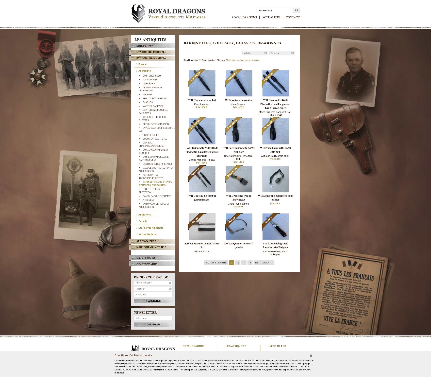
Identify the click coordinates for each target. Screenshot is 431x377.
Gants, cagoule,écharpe (157, 196)
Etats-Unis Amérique (150, 227)
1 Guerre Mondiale (151, 51)
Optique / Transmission (156, 124)
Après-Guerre (146, 241)
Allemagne (144, 70)
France (142, 64)
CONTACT (293, 17)
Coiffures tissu (152, 76)
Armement (148, 200)
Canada (142, 221)
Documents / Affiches (155, 139)
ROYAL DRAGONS (244, 17)
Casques (148, 102)
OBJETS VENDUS (146, 264)
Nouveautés (144, 46)
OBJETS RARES (146, 257)
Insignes (147, 94)
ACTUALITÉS (271, 17)
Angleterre (144, 214)
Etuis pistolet (151, 135)
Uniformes (149, 83)
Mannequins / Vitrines (151, 247)
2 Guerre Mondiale (151, 57)
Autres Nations (147, 234)
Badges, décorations (155, 98)
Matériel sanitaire (153, 106)
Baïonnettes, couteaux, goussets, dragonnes (243, 60)
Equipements (150, 80)
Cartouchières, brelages (158, 164)
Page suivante (263, 263)
